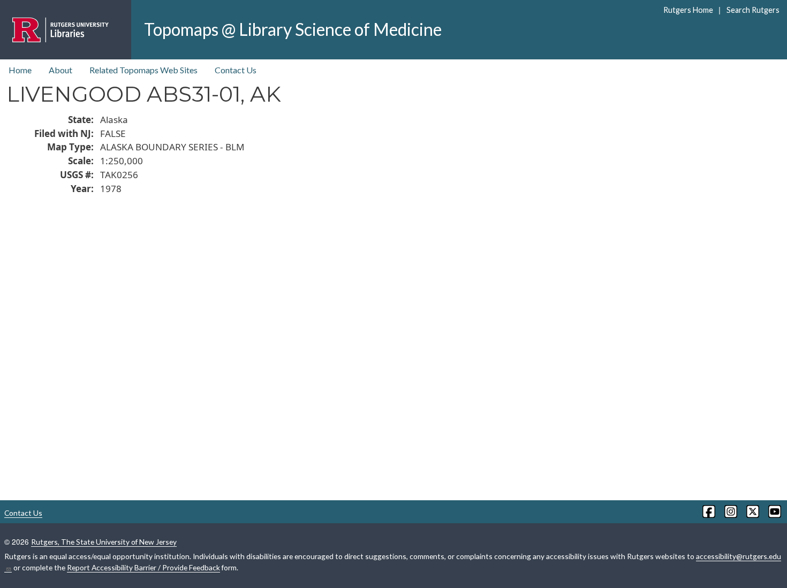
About (60, 70)
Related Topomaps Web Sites (143, 70)
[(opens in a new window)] (708, 511)
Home (20, 70)
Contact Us (235, 70)
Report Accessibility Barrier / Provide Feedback (143, 567)
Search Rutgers (753, 9)
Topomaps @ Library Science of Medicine (293, 29)
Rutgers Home (688, 9)
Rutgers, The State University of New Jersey (104, 541)
